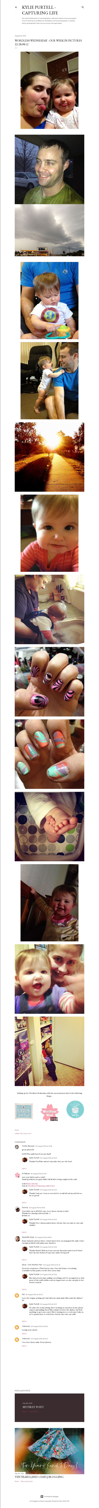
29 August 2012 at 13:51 (37, 1208)
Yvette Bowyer (28, 1146)
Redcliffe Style (28, 1237)
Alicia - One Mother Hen (32, 1265)
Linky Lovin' (27, 1133)
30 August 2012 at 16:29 (39, 1326)
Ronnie (25, 1207)
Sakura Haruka (32, 1184)
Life (21, 1133)
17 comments (33, 1411)
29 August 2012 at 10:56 (43, 1146)
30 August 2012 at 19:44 (39, 1339)
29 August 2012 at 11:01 (38, 1173)
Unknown (26, 1326)
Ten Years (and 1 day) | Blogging (39, 1477)
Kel (23, 1294)
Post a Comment (27, 1481)
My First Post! (33, 1407)
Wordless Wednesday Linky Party (41, 1186)
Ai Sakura (26, 1173)
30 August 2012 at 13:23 (48, 1158)
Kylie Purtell (34, 1158)
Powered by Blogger (51, 1496)
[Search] (82, 6)
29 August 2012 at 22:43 (51, 1265)
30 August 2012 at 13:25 (48, 1247)
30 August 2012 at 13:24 (48, 1190)
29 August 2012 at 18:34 (43, 1237)
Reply (24, 1168)
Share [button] (17, 1130)
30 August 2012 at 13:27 (48, 1304)
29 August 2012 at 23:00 (34, 1294)
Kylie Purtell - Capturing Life (40, 10)
